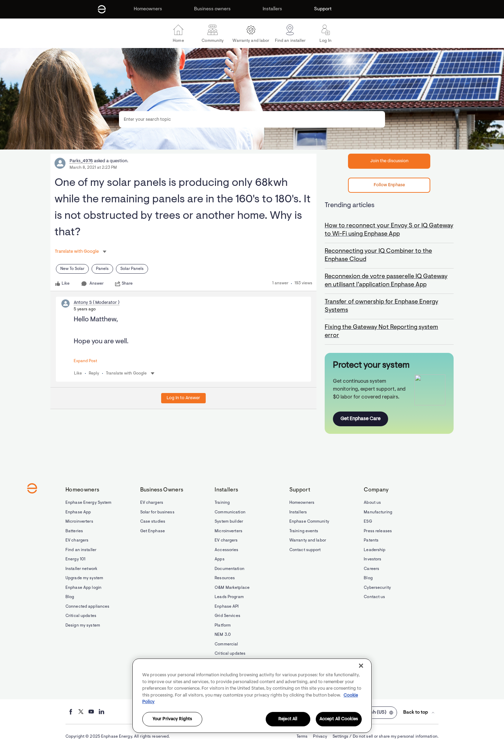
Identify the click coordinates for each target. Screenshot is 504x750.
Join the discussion (389, 161)
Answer (96, 284)
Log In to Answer (183, 398)
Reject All (287, 719)
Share (127, 284)
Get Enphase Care (360, 418)
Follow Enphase (389, 185)
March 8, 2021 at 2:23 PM (93, 168)
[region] (252, 695)
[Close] (361, 665)
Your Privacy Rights (172, 719)
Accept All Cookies (339, 719)
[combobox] (252, 119)
